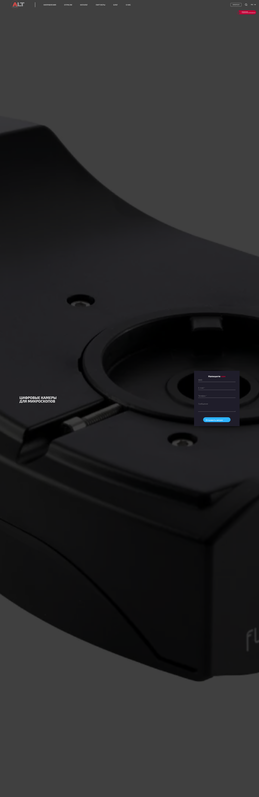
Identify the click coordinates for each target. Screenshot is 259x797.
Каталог (84, 5)
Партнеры (100, 5)
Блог (115, 5)
